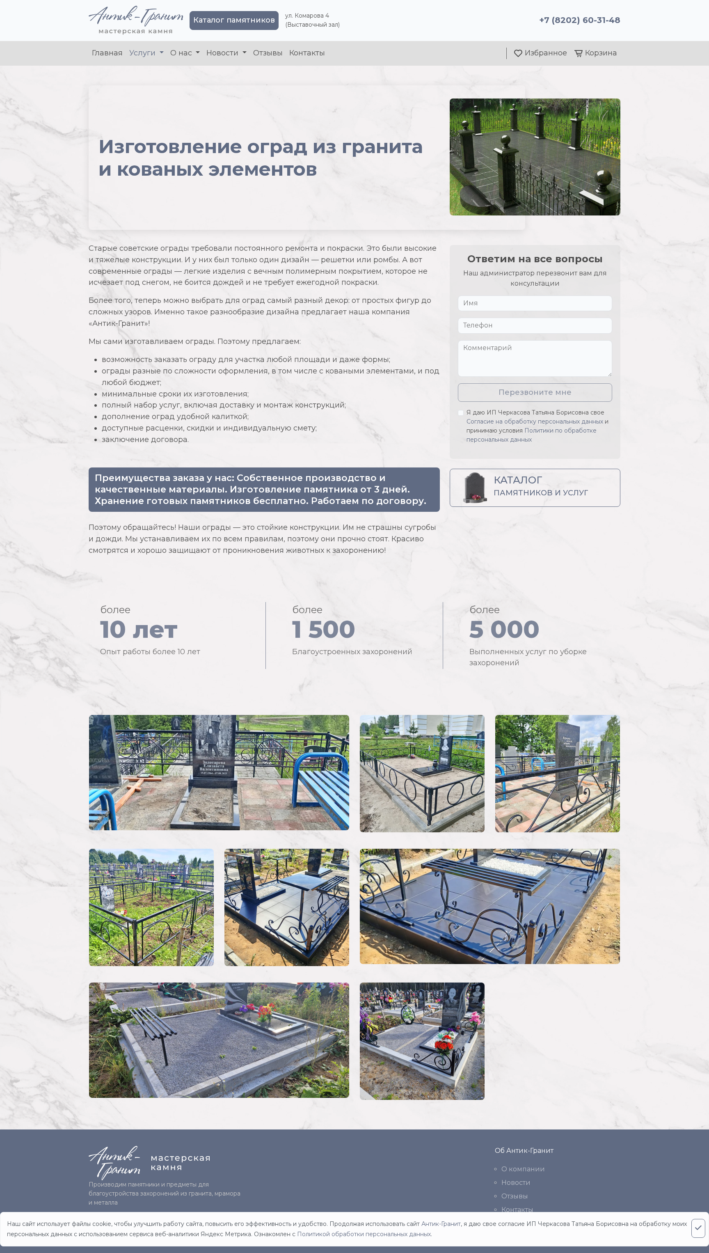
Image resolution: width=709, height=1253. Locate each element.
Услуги (143, 52)
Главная (107, 52)
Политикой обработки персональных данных (364, 1234)
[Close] (698, 1228)
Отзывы (268, 52)
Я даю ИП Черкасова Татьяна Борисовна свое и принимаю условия (537, 426)
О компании (523, 1169)
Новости (516, 1183)
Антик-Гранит (441, 1224)
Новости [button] (223, 52)
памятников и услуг (541, 485)
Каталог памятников (234, 20)
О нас (182, 52)
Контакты (307, 52)
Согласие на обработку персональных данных (535, 421)
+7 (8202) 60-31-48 (579, 20)
